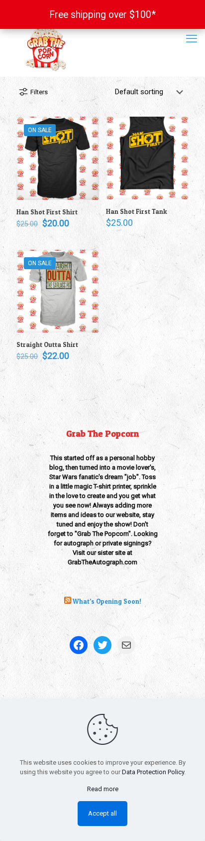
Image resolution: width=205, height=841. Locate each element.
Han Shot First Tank (136, 211)
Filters (39, 92)
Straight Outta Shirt (47, 344)
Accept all (102, 813)
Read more (102, 789)
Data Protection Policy (153, 772)
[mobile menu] (191, 38)
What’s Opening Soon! (107, 601)
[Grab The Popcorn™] (102, 47)
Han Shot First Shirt (47, 212)
